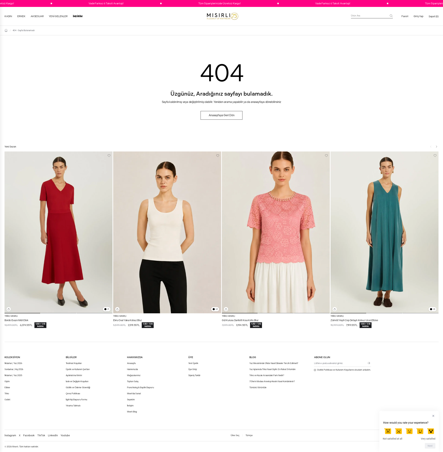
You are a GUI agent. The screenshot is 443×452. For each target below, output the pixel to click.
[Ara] (391, 15)
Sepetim (131, 399)
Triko (6, 393)
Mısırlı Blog (132, 412)
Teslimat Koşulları (74, 363)
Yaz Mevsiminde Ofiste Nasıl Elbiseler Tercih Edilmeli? (273, 363)
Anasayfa (131, 363)
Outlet (7, 399)
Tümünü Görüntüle (257, 387)
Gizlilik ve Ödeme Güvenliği (78, 387)
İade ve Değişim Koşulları (77, 381)
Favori (404, 16)
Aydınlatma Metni (74, 375)
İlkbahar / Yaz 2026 (13, 363)
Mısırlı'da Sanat (134, 393)
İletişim (130, 405)
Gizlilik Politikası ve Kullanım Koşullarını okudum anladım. (344, 370)
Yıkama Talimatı (73, 405)
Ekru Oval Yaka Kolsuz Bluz (127, 320)
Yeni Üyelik (193, 363)
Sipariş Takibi (194, 375)
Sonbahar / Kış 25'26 (13, 369)
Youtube (65, 435)
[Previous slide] (431, 147)
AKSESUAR (37, 16)
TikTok (41, 435)
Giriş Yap (418, 16)
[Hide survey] (433, 416)
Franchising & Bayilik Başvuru (140, 387)
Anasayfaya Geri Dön (221, 115)
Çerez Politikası (73, 393)
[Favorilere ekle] (109, 155)
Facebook (29, 435)
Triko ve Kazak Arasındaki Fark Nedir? (266, 375)
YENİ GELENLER (58, 16)
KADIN (8, 16)
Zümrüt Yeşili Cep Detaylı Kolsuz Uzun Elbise (354, 320)
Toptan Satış (132, 381)
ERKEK (21, 16)
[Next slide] (436, 147)
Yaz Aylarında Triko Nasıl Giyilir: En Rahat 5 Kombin (272, 369)
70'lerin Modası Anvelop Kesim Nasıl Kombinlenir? (272, 381)
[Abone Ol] (368, 363)
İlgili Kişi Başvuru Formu (76, 399)
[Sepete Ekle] (9, 309)
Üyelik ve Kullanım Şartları (78, 369)
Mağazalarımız (134, 375)
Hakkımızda (132, 369)
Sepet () (434, 16)
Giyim (7, 381)
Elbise (7, 387)
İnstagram (10, 435)
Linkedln (53, 435)
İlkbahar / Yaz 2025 (13, 375)
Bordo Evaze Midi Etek (16, 320)
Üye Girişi (192, 369)
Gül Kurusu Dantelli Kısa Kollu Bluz (240, 320)
